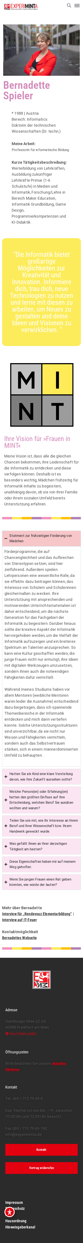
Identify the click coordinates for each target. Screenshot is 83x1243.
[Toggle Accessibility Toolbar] (9, 1212)
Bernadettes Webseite (19, 938)
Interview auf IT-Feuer (19, 920)
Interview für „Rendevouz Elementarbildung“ (37, 914)
